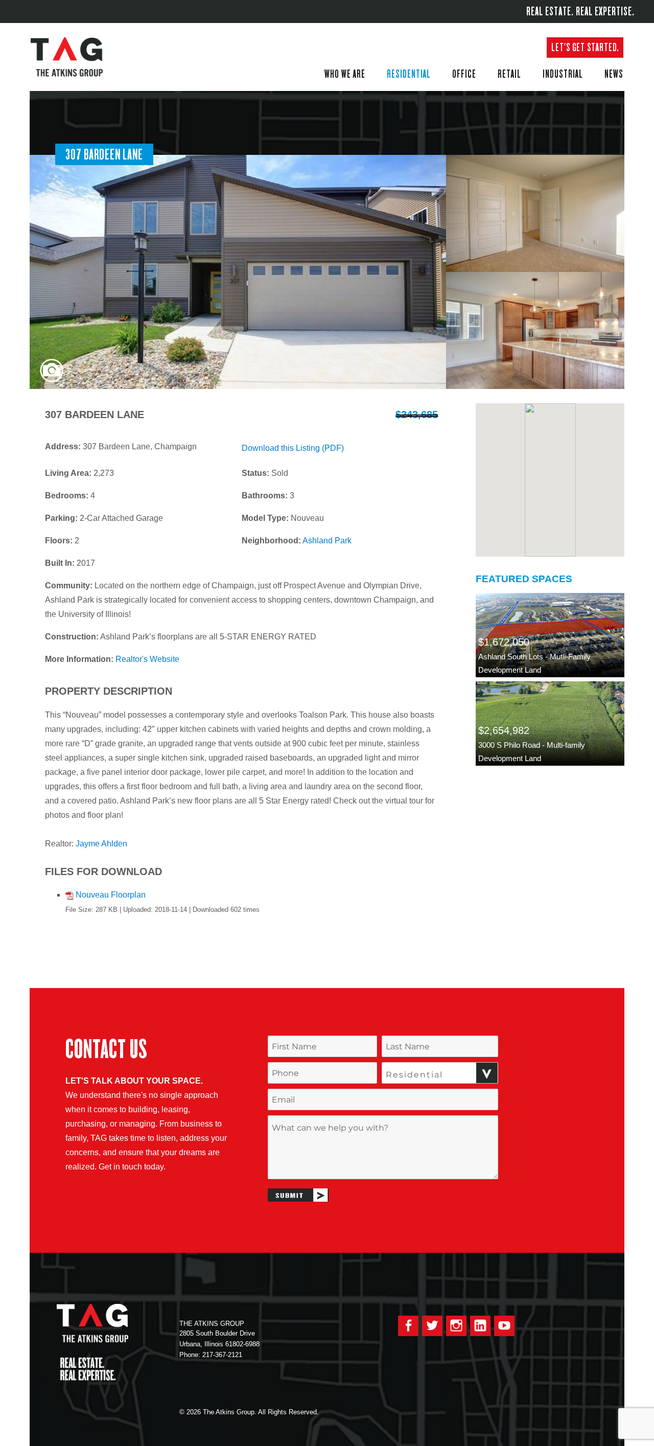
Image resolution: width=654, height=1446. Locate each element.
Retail (509, 73)
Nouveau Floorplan (111, 894)
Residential (409, 73)
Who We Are (344, 73)
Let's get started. (585, 47)
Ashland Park (327, 540)
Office (464, 73)
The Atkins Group (74, 57)
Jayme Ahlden (101, 843)
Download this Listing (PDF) (293, 448)
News (613, 73)
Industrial (563, 73)
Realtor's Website (147, 659)
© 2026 (190, 1412)
